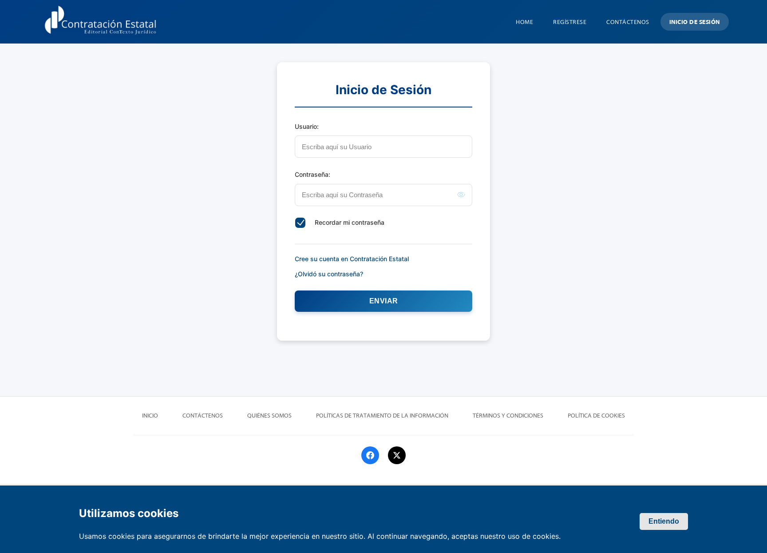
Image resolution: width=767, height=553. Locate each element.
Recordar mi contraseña (349, 222)
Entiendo (663, 521)
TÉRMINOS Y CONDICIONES (508, 415)
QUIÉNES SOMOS (269, 415)
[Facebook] (370, 455)
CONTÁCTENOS (627, 22)
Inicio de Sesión (694, 22)
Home (524, 22)
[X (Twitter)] (397, 455)
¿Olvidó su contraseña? (329, 274)
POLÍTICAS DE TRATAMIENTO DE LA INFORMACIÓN (382, 415)
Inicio (150, 415)
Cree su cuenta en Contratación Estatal (352, 259)
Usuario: (307, 126)
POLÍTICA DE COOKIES (596, 415)
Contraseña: (312, 174)
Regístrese (569, 22)
